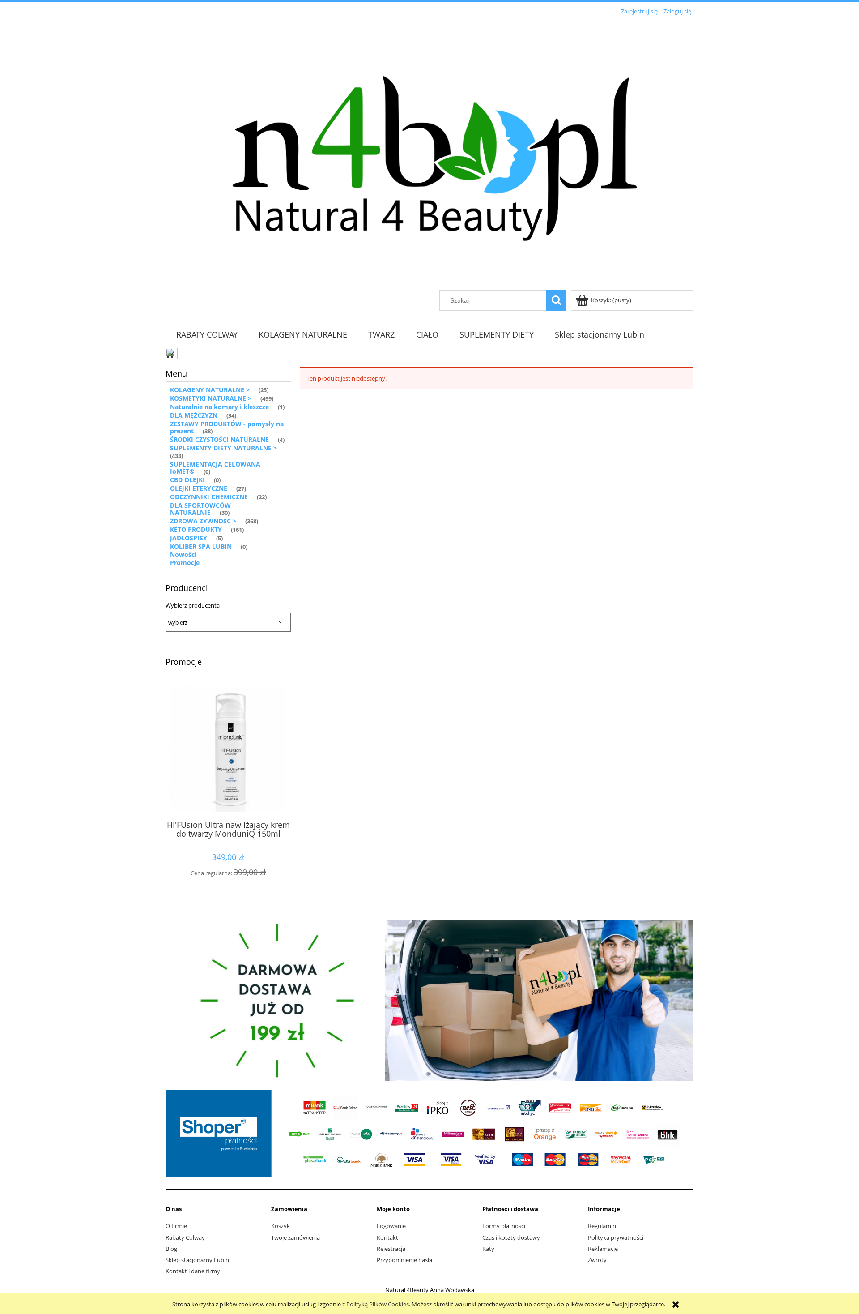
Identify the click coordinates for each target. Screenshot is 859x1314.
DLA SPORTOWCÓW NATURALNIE (200, 509)
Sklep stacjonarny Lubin (197, 1260)
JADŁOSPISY (188, 538)
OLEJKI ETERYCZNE (198, 488)
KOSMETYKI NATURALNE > (210, 398)
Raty (488, 1249)
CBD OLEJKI (187, 479)
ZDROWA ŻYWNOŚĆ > (203, 521)
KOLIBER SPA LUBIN (201, 546)
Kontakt (387, 1237)
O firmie (176, 1226)
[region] (429, 1000)
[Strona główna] (429, 154)
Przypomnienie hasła (404, 1260)
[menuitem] (207, 334)
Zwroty (597, 1260)
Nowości (183, 554)
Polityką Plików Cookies (377, 1304)
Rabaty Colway (185, 1237)
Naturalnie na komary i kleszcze (219, 406)
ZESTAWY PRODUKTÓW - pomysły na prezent (227, 427)
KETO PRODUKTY (196, 529)
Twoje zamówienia (295, 1237)
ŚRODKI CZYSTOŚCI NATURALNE (219, 439)
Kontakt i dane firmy (193, 1271)
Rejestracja (391, 1249)
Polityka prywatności (615, 1237)
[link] (429, 1000)
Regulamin (602, 1226)
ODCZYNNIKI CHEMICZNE (209, 496)
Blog (171, 1249)
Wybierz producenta (193, 605)
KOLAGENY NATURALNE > (210, 389)
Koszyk (280, 1226)
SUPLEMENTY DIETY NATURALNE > (223, 448)
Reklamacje (603, 1249)
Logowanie (391, 1226)
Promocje (185, 562)
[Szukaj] (556, 300)
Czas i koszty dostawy (511, 1237)
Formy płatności (503, 1226)
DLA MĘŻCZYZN (193, 415)
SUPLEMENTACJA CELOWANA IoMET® (215, 468)
